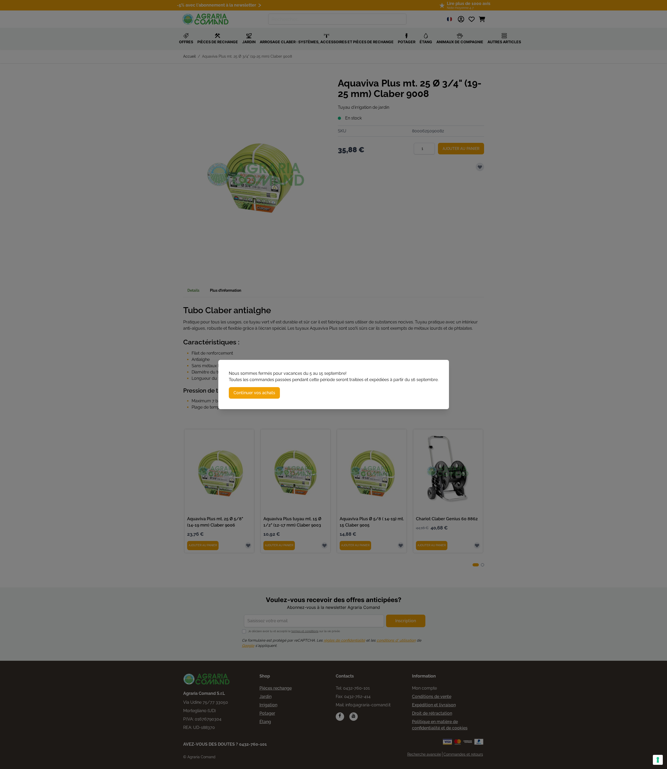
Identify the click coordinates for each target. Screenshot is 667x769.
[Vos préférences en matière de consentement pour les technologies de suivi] (658, 760)
